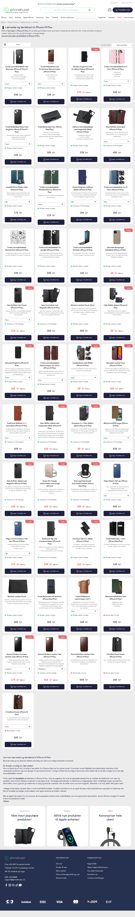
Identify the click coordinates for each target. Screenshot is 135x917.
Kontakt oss (93, 874)
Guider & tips (61, 867)
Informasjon (129, 17)
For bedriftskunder (95, 871)
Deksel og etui (25, 22)
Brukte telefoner (67, 17)
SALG (119, 17)
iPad (10, 17)
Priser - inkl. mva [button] (127, 3)
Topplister (102, 17)
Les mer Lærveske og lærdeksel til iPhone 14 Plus (21, 36)
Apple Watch (28, 17)
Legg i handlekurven (19, 101)
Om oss (59, 864)
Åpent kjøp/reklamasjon (98, 867)
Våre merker (61, 871)
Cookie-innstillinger (96, 878)
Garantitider (61, 878)
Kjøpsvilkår (92, 864)
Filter (18, 44)
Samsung (39, 17)
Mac (47, 17)
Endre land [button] (114, 3)
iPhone (4, 17)
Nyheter (111, 17)
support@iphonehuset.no (15, 880)
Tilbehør (55, 17)
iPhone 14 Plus (13, 22)
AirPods (18, 17)
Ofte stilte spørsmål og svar (68, 874)
